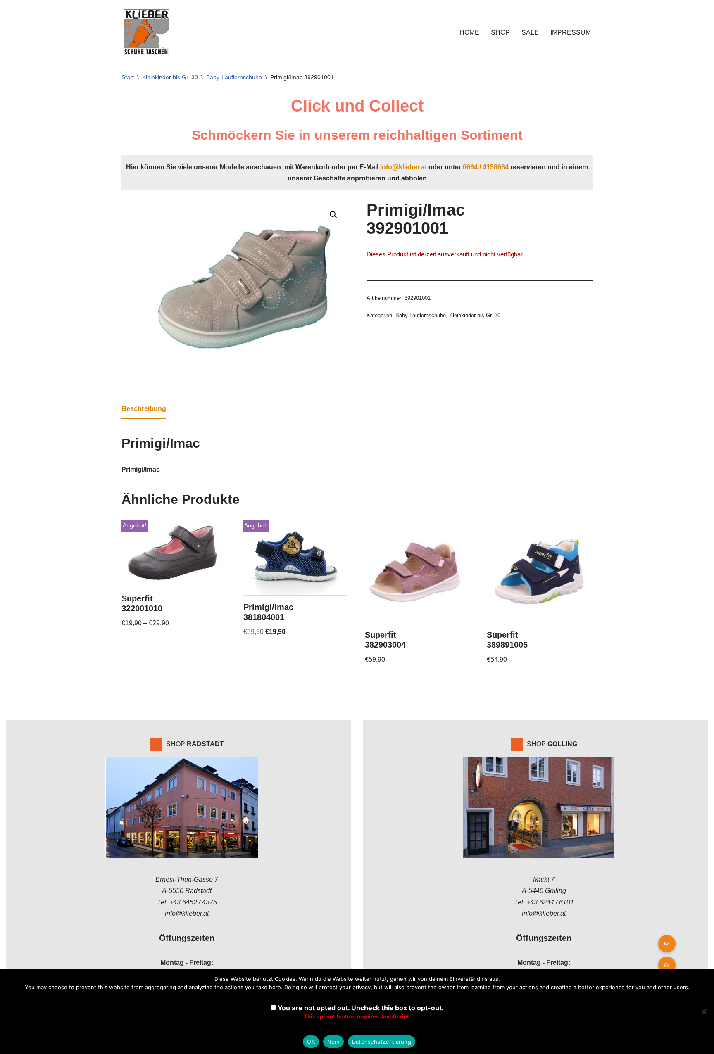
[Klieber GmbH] (146, 32)
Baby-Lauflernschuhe (234, 77)
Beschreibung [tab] (143, 408)
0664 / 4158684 (486, 167)
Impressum (570, 32)
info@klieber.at (403, 167)
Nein (333, 1041)
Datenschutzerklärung (381, 1041)
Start (127, 77)
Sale (530, 32)
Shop (500, 32)
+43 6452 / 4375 (193, 902)
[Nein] (704, 1011)
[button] (333, 214)
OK (311, 1041)
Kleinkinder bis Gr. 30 (170, 77)
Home (469, 32)
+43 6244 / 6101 (550, 902)
